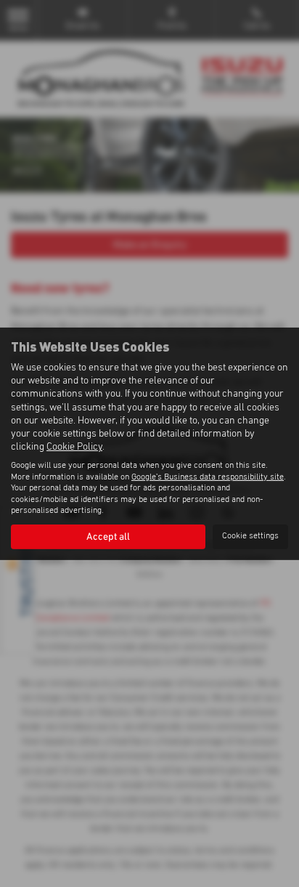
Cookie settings (250, 536)
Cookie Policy (74, 447)
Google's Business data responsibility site (207, 477)
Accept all (108, 537)
